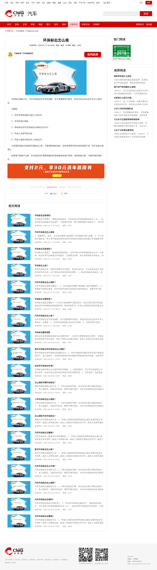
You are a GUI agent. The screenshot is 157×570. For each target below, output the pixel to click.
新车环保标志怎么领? (44, 449)
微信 (55, 193)
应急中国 (90, 3)
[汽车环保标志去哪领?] (18, 432)
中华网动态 (64, 560)
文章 (25, 24)
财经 (22, 3)
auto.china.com (52, 187)
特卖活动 (86, 24)
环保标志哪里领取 (42, 332)
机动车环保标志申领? (44, 366)
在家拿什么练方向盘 (123, 98)
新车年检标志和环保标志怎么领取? (50, 349)
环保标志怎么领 (32, 31)
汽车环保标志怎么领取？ (45, 282)
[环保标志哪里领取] (18, 332)
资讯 (12, 3)
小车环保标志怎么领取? (45, 399)
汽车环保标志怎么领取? (45, 483)
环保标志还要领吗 (42, 215)
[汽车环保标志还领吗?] (18, 499)
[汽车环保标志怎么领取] (18, 232)
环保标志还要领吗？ (43, 249)
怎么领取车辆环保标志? (45, 382)
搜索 (146, 13)
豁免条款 (48, 560)
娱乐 (27, 3)
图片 (48, 24)
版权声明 (40, 560)
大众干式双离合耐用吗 (124, 130)
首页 (6, 3)
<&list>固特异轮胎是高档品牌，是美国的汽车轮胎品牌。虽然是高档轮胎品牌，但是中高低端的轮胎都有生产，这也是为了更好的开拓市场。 (130, 81)
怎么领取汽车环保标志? (45, 416)
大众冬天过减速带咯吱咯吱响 (126, 119)
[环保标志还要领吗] (18, 215)
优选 (70, 3)
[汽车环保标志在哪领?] (18, 516)
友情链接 (56, 560)
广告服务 (17, 560)
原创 (17, 24)
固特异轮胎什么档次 (123, 76)
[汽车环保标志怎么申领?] (18, 466)
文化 (43, 3)
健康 (59, 3)
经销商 (96, 24)
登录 (148, 3)
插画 (54, 3)
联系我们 (25, 560)
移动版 (149, 24)
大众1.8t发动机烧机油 (123, 108)
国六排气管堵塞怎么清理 (125, 87)
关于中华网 (8, 560)
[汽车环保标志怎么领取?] (18, 482)
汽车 (33, 3)
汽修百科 (74, 24)
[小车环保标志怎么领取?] (18, 399)
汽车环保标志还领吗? (44, 499)
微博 (65, 193)
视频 (40, 24)
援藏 (49, 3)
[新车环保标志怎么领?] (18, 449)
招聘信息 (32, 560)
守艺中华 (82, 3)
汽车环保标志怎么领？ (44, 316)
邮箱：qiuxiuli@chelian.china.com (139, 564)
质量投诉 (140, 24)
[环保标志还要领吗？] (18, 248)
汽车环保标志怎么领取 (44, 232)
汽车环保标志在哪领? (44, 516)
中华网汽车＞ (10, 31)
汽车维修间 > (21, 31)
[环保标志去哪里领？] (18, 298)
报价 (64, 24)
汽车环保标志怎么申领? (45, 466)
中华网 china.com (15, 13)
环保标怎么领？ (41, 265)
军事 (17, 3)
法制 (75, 3)
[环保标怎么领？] (18, 265)
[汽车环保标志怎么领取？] (18, 282)
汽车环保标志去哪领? (44, 433)
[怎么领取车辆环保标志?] (18, 382)
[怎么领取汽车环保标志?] (18, 415)
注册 (140, 3)
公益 (64, 3)
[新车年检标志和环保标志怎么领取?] (18, 349)
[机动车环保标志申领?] (18, 365)
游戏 (38, 3)
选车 (56, 24)
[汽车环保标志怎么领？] (18, 315)
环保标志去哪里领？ (43, 299)
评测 (33, 24)
